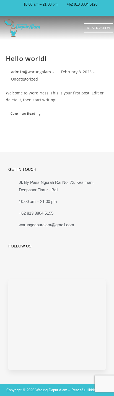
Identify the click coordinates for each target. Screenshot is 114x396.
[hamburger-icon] (70, 28)
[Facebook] (13, 264)
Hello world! (26, 58)
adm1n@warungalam (31, 71)
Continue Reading (30, 112)
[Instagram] (59, 11)
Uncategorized (24, 79)
